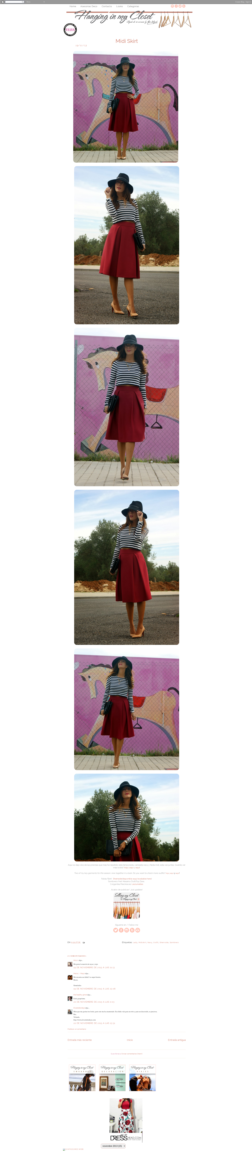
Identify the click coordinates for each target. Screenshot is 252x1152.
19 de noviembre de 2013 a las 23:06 (95, 989)
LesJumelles (137, 884)
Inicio (130, 1040)
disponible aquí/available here (136, 879)
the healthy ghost (80, 995)
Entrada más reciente (80, 1040)
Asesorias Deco (88, 6)
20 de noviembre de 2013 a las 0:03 (94, 1002)
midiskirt (142, 942)
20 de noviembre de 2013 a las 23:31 (94, 1023)
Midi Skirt (127, 41)
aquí (131, 867)
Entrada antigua (177, 1040)
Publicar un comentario (77, 1029)
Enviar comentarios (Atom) (132, 1054)
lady (135, 942)
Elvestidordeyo (79, 1008)
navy (150, 942)
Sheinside (117, 879)
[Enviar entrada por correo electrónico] (83, 942)
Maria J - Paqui (79, 973)
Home (73, 6)
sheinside (164, 942)
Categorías (133, 6)
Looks (119, 6)
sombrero (174, 942)
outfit (155, 942)
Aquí (126, 867)
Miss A (76, 960)
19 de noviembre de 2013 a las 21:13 (94, 967)
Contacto (107, 6)
